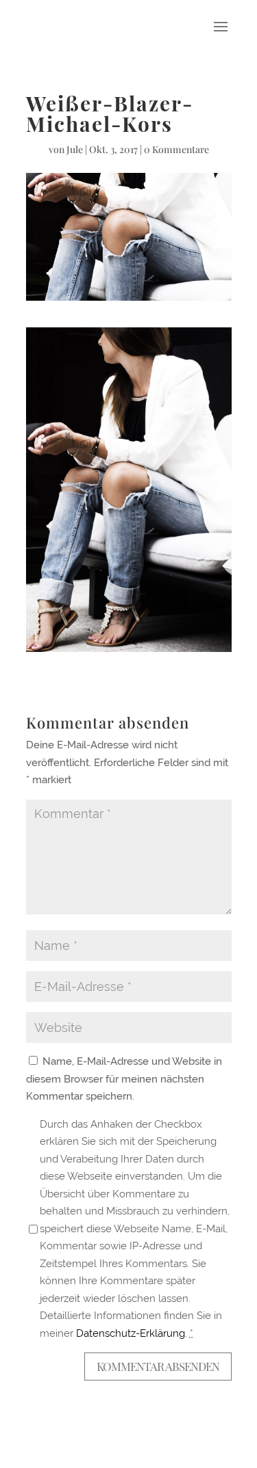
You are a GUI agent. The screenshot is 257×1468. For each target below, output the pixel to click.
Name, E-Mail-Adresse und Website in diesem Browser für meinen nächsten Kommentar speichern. (124, 1078)
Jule (74, 149)
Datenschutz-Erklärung (130, 1333)
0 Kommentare (176, 149)
